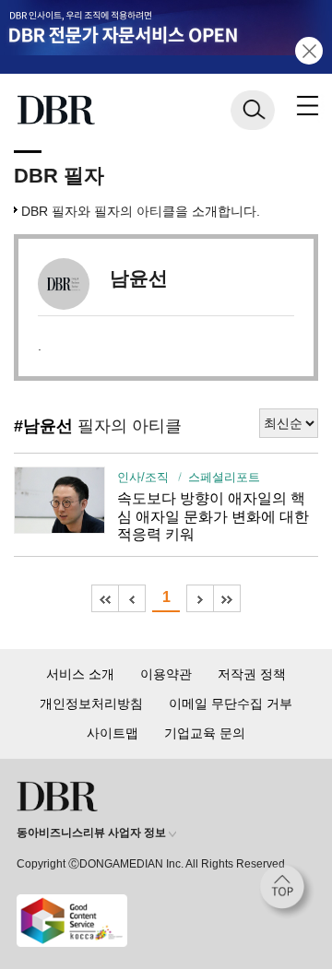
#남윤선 (43, 426)
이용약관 (166, 674)
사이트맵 (112, 733)
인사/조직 (143, 477)
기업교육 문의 (204, 733)
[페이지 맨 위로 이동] (286, 891)
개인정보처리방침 (91, 703)
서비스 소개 (80, 674)
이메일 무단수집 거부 (230, 703)
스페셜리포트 (223, 477)
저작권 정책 (252, 674)
